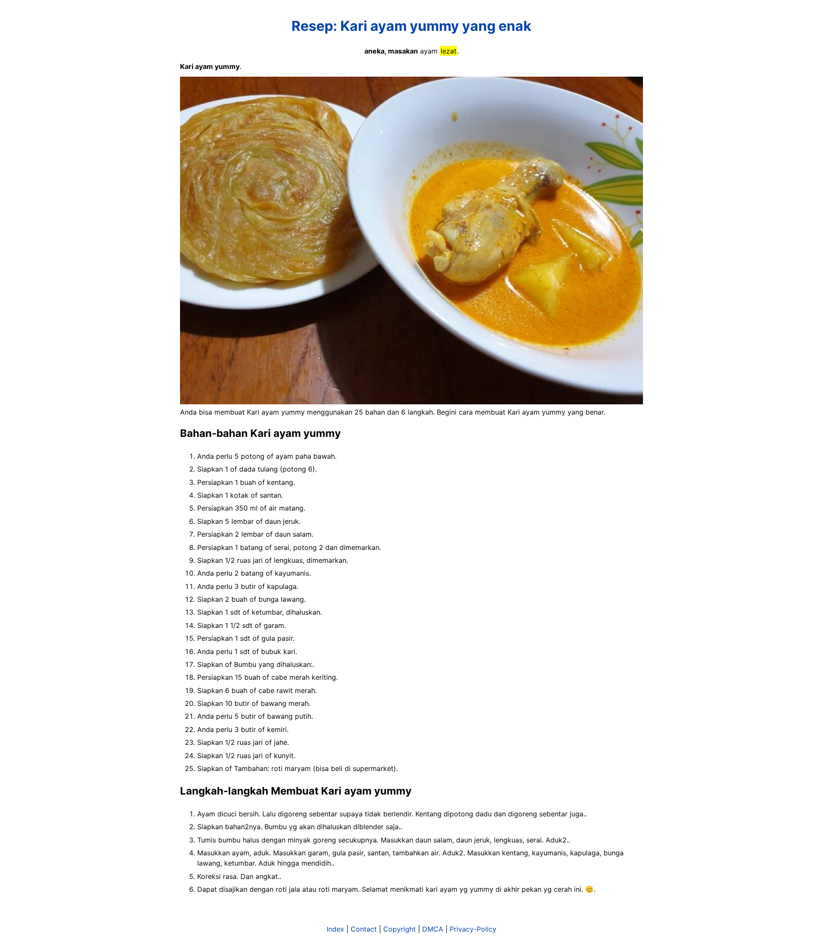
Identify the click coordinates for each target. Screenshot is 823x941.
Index (335, 929)
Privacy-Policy (473, 929)
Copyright (399, 929)
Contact (364, 929)
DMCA (432, 929)
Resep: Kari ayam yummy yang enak (411, 26)
